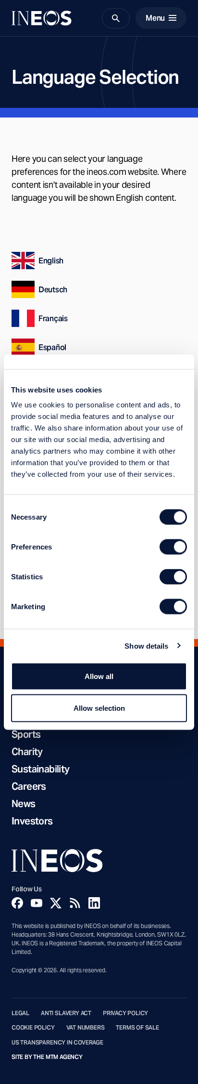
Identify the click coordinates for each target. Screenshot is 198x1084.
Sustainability (41, 769)
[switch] (173, 547)
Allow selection (99, 708)
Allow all (99, 676)
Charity (27, 752)
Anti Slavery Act (66, 1013)
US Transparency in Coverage (57, 1042)
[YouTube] (36, 903)
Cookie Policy (33, 1027)
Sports (26, 734)
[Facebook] (17, 903)
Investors (32, 821)
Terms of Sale (137, 1027)
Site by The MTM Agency (47, 1057)
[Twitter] (56, 903)
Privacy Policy (125, 1013)
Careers (29, 786)
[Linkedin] (94, 903)
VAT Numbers (85, 1027)
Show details (146, 645)
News (24, 804)
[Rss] (75, 903)
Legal (20, 1013)
